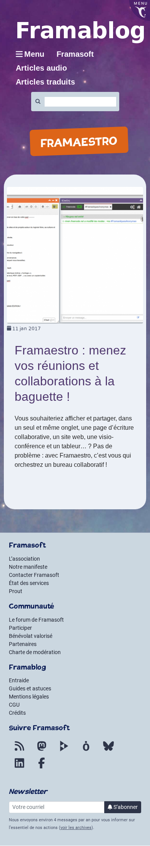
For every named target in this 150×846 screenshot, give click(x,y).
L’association (24, 559)
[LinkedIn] (19, 768)
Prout (15, 591)
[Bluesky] (108, 751)
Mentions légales (29, 696)
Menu (34, 54)
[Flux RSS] (19, 751)
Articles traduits (45, 82)
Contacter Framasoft (34, 575)
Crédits (17, 713)
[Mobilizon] (86, 751)
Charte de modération (35, 652)
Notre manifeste (28, 567)
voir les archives (76, 827)
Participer (20, 628)
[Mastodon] (41, 751)
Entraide (19, 680)
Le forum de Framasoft (36, 620)
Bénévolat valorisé (30, 636)
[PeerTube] (63, 751)
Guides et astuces (30, 688)
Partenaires (23, 644)
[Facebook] (41, 768)
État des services (29, 583)
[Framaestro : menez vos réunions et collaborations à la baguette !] (75, 254)
